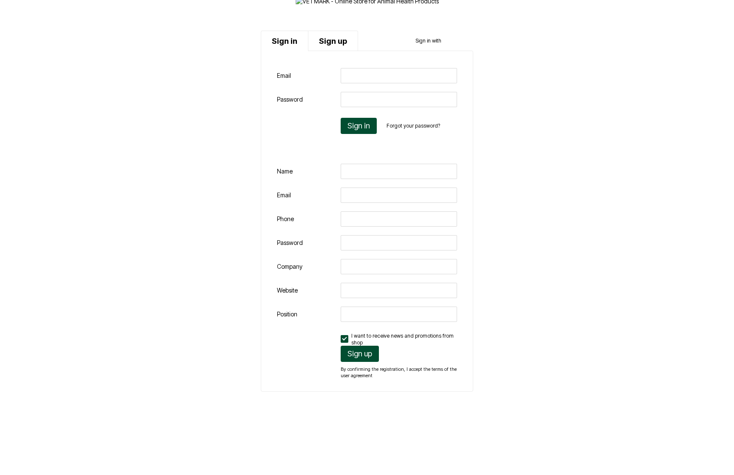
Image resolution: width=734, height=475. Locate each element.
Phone (285, 218)
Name (285, 171)
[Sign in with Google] (464, 41)
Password (290, 99)
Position (287, 314)
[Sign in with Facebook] (450, 41)
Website (287, 290)
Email (284, 75)
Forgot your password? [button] (413, 125)
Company (289, 266)
